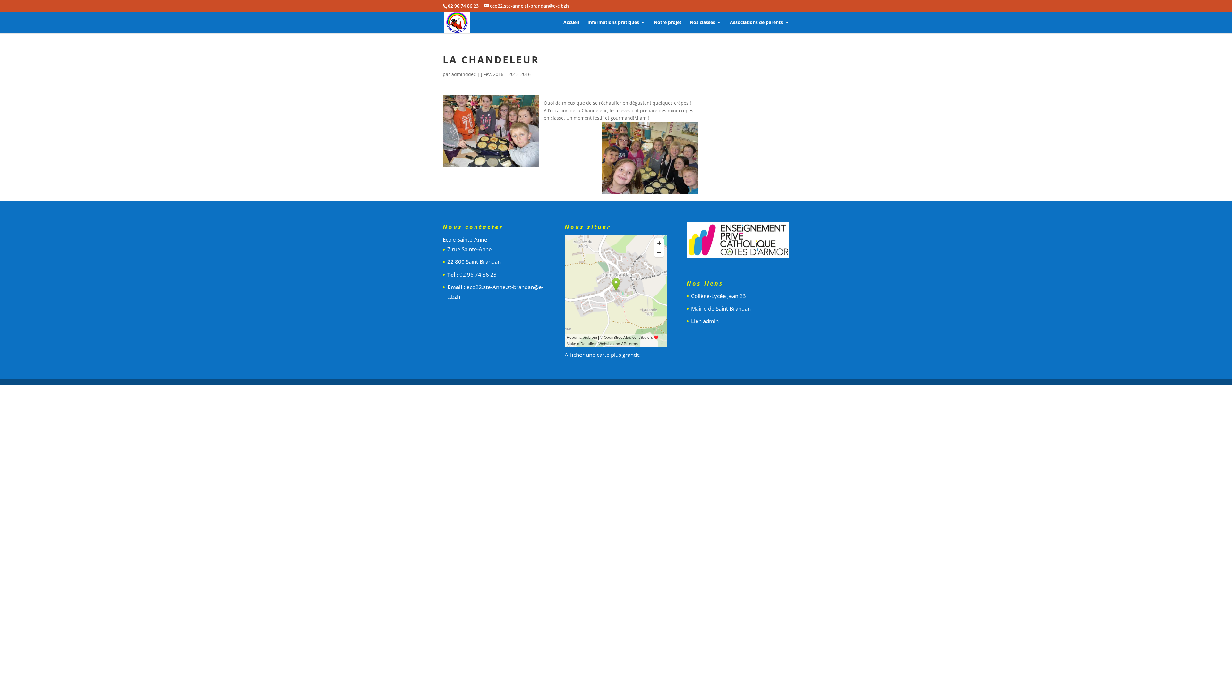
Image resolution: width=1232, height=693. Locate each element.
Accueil (571, 22)
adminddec (463, 74)
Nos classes (702, 22)
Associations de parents (756, 22)
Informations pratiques (613, 22)
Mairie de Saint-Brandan (721, 308)
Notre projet (667, 22)
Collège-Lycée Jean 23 (718, 296)
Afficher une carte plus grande (602, 354)
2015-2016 (520, 74)
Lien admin (705, 321)
